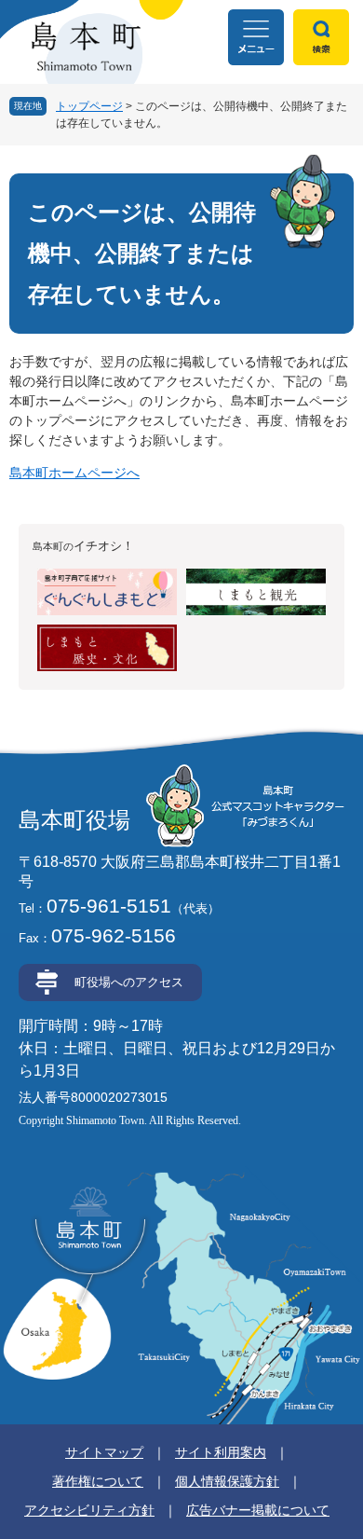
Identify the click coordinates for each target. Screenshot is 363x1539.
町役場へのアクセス (128, 982)
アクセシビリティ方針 (89, 1510)
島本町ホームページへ (74, 472)
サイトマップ (104, 1452)
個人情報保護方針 (227, 1481)
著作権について (97, 1481)
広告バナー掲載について (257, 1510)
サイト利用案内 (220, 1452)
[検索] (321, 37)
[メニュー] (256, 37)
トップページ (89, 106)
